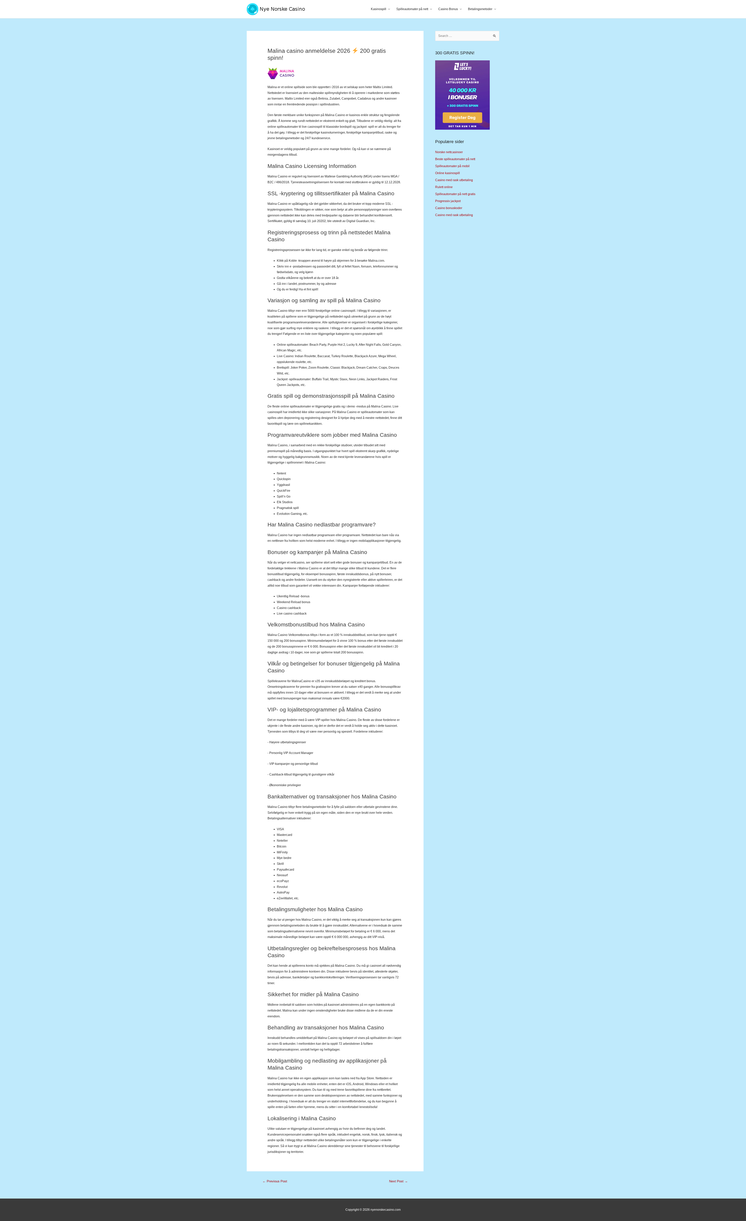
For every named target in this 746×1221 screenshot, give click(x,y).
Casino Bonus (448, 9)
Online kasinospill (447, 173)
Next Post (398, 1181)
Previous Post (274, 1181)
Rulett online (444, 187)
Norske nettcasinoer (449, 152)
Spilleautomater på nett (412, 9)
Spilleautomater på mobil (452, 166)
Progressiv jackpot (448, 201)
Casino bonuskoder (448, 208)
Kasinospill (378, 9)
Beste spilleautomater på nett (455, 159)
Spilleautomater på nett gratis (455, 194)
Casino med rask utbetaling (454, 180)
